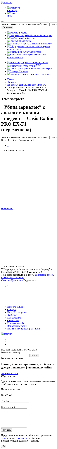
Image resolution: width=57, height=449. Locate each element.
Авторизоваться (9, 373)
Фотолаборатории (38, 62)
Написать (6, 430)
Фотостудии (31, 66)
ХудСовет (12, 315)
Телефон (5, 401)
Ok (3, 446)
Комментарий (8, 407)
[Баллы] (28, 301)
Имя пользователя (10, 389)
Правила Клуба (15, 306)
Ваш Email (6, 395)
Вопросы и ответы (39, 74)
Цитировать (17, 280)
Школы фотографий (41, 68)
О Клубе (11, 309)
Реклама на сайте (16, 323)
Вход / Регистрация (17, 312)
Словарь (23, 71)
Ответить (6, 280)
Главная (11, 79)
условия (5, 438)
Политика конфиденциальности (24, 328)
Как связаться (14, 317)
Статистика (13, 320)
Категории (7, 27)
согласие (22, 438)
